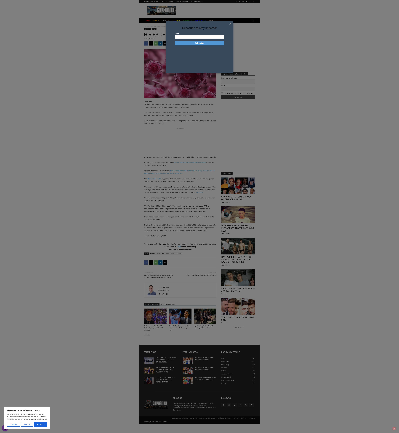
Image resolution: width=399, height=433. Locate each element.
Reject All (27, 424)
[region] (27, 418)
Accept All (40, 424)
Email (177, 33)
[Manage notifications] (394, 428)
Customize (13, 424)
